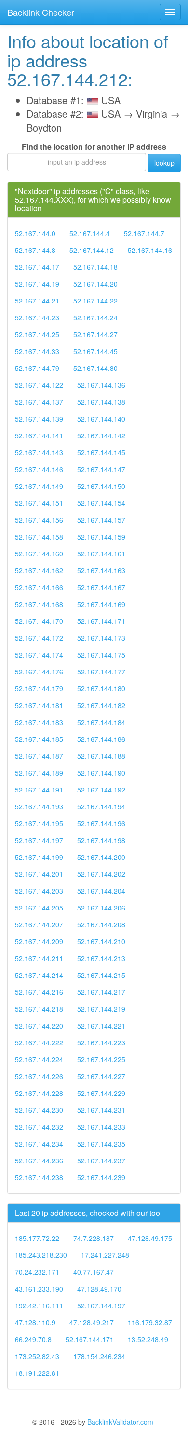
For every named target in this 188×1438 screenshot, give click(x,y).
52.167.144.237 (101, 1160)
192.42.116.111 (39, 1305)
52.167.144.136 (101, 385)
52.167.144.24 (95, 317)
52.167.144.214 (39, 975)
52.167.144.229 (101, 1093)
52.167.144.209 (39, 941)
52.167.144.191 (39, 789)
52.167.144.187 (39, 756)
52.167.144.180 (101, 688)
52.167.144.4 (89, 233)
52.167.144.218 (39, 1009)
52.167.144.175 (101, 655)
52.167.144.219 (101, 1009)
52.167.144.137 (39, 402)
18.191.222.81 (37, 1373)
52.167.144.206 (101, 907)
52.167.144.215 (101, 975)
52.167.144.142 (101, 435)
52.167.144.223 (101, 1042)
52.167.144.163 (101, 570)
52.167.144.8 (35, 250)
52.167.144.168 (39, 604)
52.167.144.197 (39, 840)
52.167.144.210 (101, 941)
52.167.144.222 (39, 1042)
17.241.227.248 (105, 1255)
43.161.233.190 (39, 1288)
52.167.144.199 (39, 857)
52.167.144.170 (39, 621)
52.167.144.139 (39, 418)
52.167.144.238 (39, 1177)
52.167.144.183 (39, 722)
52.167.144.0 (35, 233)
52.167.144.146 (39, 469)
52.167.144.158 (39, 536)
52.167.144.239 (101, 1177)
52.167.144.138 (101, 402)
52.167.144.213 (101, 958)
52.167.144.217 (101, 992)
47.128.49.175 (150, 1238)
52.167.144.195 (39, 823)
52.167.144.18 (95, 267)
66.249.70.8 (33, 1339)
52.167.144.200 (101, 857)
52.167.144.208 (101, 924)
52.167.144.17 (37, 267)
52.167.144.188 (101, 756)
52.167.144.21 (37, 300)
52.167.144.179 (39, 688)
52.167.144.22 (95, 300)
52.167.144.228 (39, 1093)
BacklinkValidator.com (120, 1421)
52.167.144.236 (39, 1160)
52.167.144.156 (39, 520)
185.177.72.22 (37, 1238)
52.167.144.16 (150, 250)
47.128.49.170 (99, 1288)
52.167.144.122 (39, 385)
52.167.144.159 (101, 536)
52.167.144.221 (101, 1025)
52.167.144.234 (39, 1143)
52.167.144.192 (101, 789)
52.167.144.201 (39, 874)
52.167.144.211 (39, 958)
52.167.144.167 (101, 587)
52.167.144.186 (101, 739)
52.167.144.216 (39, 992)
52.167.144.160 (39, 553)
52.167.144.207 (39, 924)
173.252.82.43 (37, 1356)
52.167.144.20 (95, 284)
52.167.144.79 (37, 368)
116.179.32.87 (150, 1322)
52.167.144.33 (37, 351)
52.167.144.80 (95, 368)
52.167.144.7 (144, 233)
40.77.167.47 (93, 1272)
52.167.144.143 (39, 452)
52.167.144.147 (101, 469)
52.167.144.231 (101, 1110)
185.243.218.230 (41, 1255)
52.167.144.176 (39, 671)
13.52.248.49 (148, 1339)
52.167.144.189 (39, 773)
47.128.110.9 (35, 1322)
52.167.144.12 (91, 250)
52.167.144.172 (39, 638)
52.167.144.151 (39, 503)
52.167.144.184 (101, 722)
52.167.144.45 (95, 351)
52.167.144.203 (39, 891)
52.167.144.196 (101, 823)
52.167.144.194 (101, 806)
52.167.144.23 (37, 317)
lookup (164, 163)
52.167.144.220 (39, 1025)
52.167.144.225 (101, 1059)
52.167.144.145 (101, 452)
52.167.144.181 (39, 705)
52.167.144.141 (39, 435)
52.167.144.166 (39, 587)
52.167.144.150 (101, 486)
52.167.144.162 (39, 570)
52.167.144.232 (39, 1127)
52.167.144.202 (101, 874)
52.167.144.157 (101, 520)
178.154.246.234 (99, 1356)
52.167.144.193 (39, 806)
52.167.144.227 (101, 1076)
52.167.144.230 (39, 1110)
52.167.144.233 (101, 1127)
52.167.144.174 (39, 655)
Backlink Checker (40, 12)
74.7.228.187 (93, 1238)
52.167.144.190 (101, 773)
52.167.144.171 (101, 621)
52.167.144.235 (101, 1143)
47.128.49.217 (91, 1322)
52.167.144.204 (101, 891)
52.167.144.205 (39, 907)
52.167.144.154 (101, 503)
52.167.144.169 (101, 604)
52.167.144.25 (37, 334)
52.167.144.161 (101, 553)
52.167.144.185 (39, 739)
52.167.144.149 (39, 486)
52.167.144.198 (101, 840)
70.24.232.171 (37, 1272)
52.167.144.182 (101, 705)
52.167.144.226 (39, 1076)
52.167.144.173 (101, 638)
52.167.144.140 (101, 418)
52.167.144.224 (39, 1059)
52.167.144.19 (37, 284)
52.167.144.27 (95, 334)
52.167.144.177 (101, 671)
